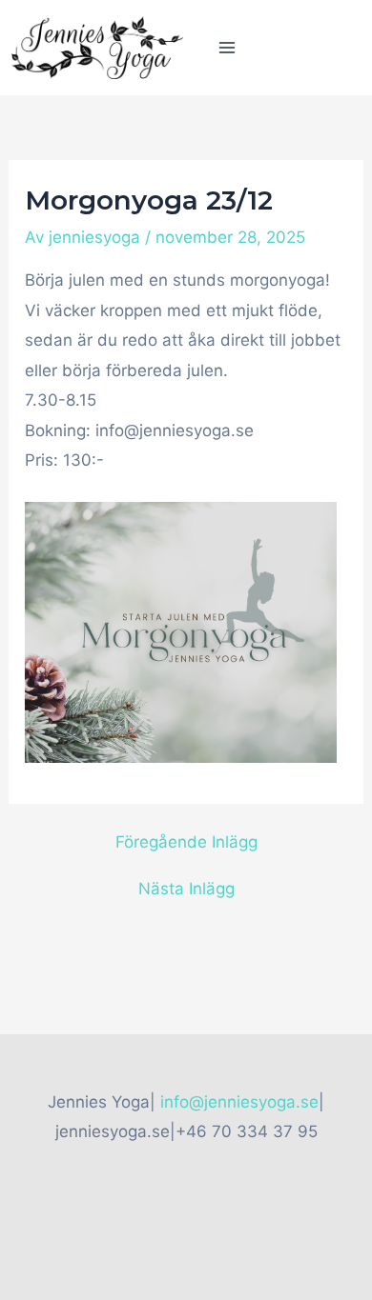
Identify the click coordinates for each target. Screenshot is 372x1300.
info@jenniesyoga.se (239, 1101)
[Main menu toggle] (227, 47)
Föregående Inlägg (186, 842)
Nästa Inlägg (186, 889)
